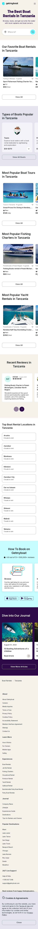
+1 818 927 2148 (7, 880)
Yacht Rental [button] (6, 782)
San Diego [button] (5, 840)
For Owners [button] (6, 746)
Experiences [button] (7, 759)
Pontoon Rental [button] (7, 778)
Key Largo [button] (5, 858)
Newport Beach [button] (7, 847)
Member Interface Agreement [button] (12, 724)
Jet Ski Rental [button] (7, 768)
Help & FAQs (6, 876)
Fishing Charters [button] (7, 771)
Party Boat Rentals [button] (8, 793)
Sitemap (5, 728)
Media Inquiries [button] (7, 706)
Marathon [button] (5, 865)
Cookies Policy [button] (7, 717)
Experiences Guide (8, 811)
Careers (5, 703)
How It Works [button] (6, 742)
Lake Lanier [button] (6, 833)
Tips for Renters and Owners (12, 818)
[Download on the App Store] (11, 598)
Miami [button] (4, 829)
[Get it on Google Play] (27, 598)
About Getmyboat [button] (8, 699)
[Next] (21, 409)
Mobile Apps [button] (6, 749)
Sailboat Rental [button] (7, 786)
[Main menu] (35, 3)
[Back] (16, 409)
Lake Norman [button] (6, 854)
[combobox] (15, 32)
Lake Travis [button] (6, 844)
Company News (7, 804)
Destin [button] (4, 861)
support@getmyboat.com (10, 883)
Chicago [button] (5, 851)
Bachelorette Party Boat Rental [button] (12, 789)
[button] (18, 67)
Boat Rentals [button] (6, 764)
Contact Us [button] (6, 731)
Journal (5, 799)
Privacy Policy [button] (7, 713)
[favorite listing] (32, 78)
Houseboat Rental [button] (8, 775)
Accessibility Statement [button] (10, 720)
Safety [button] (4, 753)
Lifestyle (5, 807)
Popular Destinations (10, 824)
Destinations (6, 815)
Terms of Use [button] (24, 906)
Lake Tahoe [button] (6, 836)
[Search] (32, 32)
